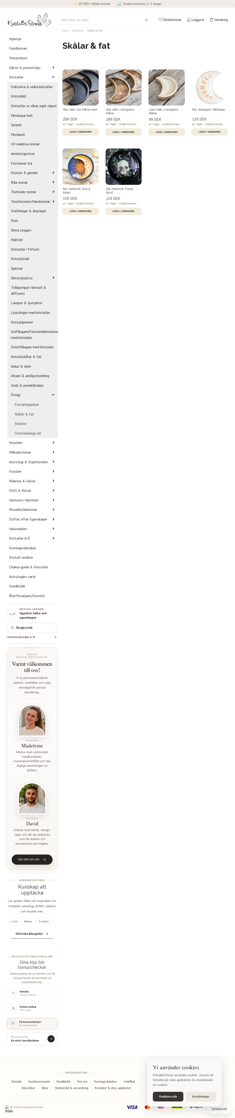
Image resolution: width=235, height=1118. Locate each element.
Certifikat (129, 1081)
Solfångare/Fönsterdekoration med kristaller (34, 334)
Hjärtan (17, 239)
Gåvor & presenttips (25, 67)
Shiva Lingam (21, 230)
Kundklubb (17, 586)
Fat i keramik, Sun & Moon (77, 190)
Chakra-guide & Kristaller (28, 567)
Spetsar (17, 268)
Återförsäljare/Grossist (27, 595)
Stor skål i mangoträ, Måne (120, 111)
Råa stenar (19, 182)
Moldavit (18, 134)
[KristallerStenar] (29, 20)
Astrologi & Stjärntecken (28, 462)
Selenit (16, 125)
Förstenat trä (21, 163)
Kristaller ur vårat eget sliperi (33, 105)
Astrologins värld (22, 576)
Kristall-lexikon (21, 557)
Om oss (82, 1081)
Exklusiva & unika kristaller (32, 86)
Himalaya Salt (22, 115)
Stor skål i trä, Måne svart (80, 109)
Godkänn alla (168, 1096)
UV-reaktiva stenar (25, 144)
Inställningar (201, 1096)
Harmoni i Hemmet (24, 500)
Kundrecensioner (39, 1081)
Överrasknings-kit (28, 433)
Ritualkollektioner (23, 509)
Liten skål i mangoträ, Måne (164, 111)
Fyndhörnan (18, 48)
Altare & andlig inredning (30, 375)
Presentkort (18, 58)
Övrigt (16, 394)
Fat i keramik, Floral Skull (120, 190)
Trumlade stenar (23, 191)
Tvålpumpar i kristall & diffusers (28, 290)
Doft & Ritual (20, 490)
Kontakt (17, 1081)
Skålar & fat (24, 414)
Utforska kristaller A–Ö (21, 637)
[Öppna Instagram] (9, 1109)
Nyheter (15, 39)
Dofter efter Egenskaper (28, 519)
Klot (14, 220)
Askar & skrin (21, 366)
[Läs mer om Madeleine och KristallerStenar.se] (32, 720)
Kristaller (16, 77)
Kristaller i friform (25, 249)
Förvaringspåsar (27, 404)
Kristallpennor (22, 322)
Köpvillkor (28, 1088)
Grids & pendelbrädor (27, 385)
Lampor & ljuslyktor (26, 302)
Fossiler (15, 471)
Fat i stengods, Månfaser (208, 109)
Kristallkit (18, 96)
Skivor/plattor (22, 278)
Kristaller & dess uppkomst (113, 1088)
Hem (65, 30)
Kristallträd (20, 258)
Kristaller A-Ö (19, 538)
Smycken (15, 442)
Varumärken (18, 528)
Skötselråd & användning (71, 1088)
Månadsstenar (20, 452)
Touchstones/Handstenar (30, 201)
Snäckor (21, 423)
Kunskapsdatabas (22, 548)
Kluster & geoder (24, 172)
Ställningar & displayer (28, 211)
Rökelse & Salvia (22, 481)
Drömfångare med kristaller (32, 347)
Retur (45, 1088)
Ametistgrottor (23, 153)
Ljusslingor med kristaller (30, 312)
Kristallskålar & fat (26, 356)
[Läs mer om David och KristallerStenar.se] (32, 798)
